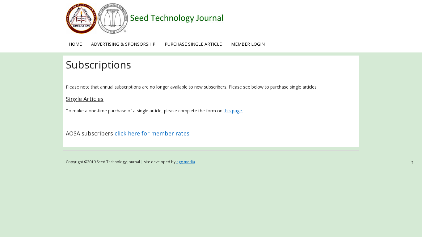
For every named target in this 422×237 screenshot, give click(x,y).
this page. (233, 111)
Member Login (248, 44)
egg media (185, 161)
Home (75, 44)
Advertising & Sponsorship (123, 44)
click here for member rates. (153, 133)
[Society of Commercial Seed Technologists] (145, 32)
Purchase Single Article (193, 44)
